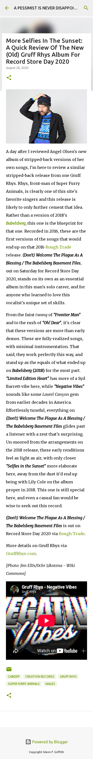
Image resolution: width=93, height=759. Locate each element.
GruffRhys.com (21, 553)
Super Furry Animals (24, 683)
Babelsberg (16, 223)
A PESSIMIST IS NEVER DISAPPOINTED (49, 8)
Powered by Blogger (49, 742)
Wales (50, 683)
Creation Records (39, 676)
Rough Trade (58, 247)
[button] (9, 78)
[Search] (86, 8)
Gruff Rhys (68, 676)
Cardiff (14, 676)
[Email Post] (9, 671)
